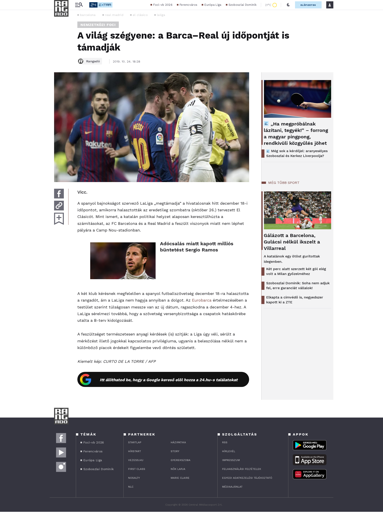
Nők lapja (178, 469)
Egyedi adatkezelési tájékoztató (247, 477)
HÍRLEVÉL (228, 451)
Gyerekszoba (180, 460)
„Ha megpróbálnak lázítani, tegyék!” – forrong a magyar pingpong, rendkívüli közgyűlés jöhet (296, 133)
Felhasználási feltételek (241, 469)
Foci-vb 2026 (162, 4)
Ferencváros (188, 4)
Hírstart (134, 451)
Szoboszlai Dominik (242, 4)
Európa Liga (212, 4)
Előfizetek (308, 5)
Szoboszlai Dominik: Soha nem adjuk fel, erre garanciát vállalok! (298, 285)
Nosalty (134, 477)
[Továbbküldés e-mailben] (59, 205)
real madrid (114, 15)
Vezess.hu (135, 460)
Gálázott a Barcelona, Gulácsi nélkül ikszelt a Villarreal (292, 242)
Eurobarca (201, 300)
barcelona (88, 15)
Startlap (134, 442)
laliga (161, 15)
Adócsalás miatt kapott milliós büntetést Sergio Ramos (196, 247)
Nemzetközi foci (98, 25)
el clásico (140, 15)
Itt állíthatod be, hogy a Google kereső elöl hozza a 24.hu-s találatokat (169, 379)
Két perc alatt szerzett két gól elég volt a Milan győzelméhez (296, 271)
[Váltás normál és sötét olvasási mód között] (288, 5)
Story (175, 451)
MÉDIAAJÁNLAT (232, 486)
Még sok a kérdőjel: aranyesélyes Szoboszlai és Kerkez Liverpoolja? (297, 153)
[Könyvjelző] (59, 219)
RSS (224, 442)
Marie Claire (180, 477)
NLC (130, 486)
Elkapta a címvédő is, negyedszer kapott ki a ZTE (294, 299)
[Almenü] (79, 5)
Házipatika (178, 442)
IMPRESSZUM (231, 460)
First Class (136, 469)
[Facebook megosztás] (59, 193)
